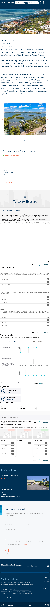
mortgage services (5, 591)
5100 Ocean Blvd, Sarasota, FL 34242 (8, 489)
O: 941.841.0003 (44, 579)
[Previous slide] (2, 119)
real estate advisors (21, 586)
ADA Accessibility (9, 605)
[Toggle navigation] (47, 2)
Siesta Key (5, 478)
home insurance (29, 591)
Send (6, 550)
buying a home (16, 589)
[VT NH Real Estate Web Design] (46, 605)
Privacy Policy (25, 544)
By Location (33, 2)
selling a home (23, 589)
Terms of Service (25, 553)
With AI (26, 2)
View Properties (6, 43)
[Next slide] (48, 119)
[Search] (37, 2)
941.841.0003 (41, 2)
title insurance (12, 591)
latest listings (12, 593)
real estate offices (6, 586)
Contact (47, 577)
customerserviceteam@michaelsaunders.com (10, 496)
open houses (6, 593)
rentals (27, 589)
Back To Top (45, 588)
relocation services (20, 591)
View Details (13, 170)
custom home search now (26, 593)
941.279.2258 (3, 494)
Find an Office (45, 581)
